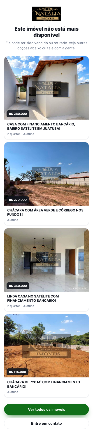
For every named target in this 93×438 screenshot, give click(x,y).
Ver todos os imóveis (46, 409)
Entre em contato (46, 423)
